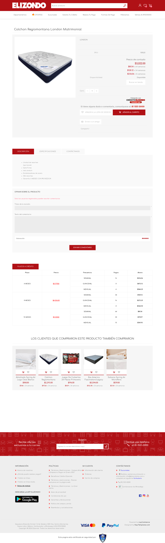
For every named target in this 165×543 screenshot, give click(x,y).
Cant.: (82, 91)
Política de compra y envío (61, 504)
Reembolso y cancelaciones (62, 507)
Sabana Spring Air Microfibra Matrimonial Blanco (116, 379)
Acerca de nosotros (25, 470)
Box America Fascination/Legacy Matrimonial (94, 379)
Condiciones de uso (58, 496)
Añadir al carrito (23, 372)
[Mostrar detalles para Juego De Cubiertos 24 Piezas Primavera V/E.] (71, 359)
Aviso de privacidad (58, 492)
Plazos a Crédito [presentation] (25, 266)
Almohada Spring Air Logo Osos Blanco (26, 378)
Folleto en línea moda (26, 482)
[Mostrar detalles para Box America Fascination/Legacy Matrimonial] (94, 359)
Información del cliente (94, 470)
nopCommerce (144, 522)
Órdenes (88, 474)
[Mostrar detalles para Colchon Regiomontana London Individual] (48, 359)
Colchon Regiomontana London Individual (48, 379)
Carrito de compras (150, 5)
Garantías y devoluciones (60, 500)
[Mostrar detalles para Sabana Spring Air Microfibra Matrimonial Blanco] (117, 359)
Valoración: (20, 238)
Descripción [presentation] (23, 151)
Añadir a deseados (28, 372)
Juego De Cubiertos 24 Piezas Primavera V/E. (71, 379)
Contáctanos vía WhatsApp (132, 487)
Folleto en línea (24, 478)
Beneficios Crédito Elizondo (61, 476)
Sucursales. (125, 470)
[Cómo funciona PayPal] (110, 525)
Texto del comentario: (23, 214)
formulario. (138, 478)
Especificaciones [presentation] (48, 151)
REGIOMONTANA (138, 47)
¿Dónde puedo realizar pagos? (29, 474)
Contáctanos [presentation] (73, 151)
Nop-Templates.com (142, 525)
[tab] (23, 151)
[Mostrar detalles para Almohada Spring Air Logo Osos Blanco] (26, 359)
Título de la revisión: (22, 204)
